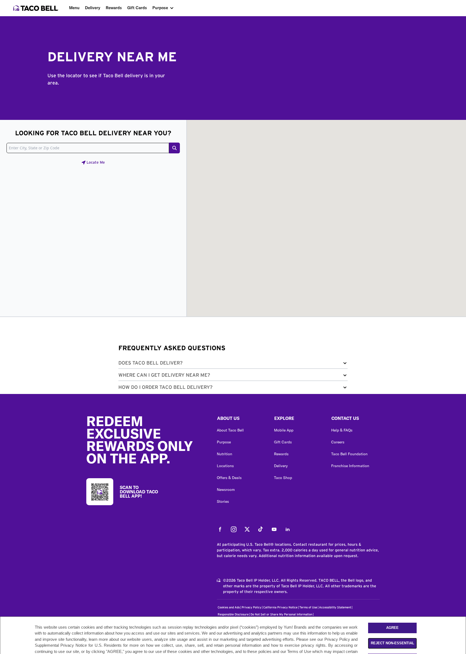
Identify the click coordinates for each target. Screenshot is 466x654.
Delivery (92, 7)
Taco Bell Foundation (349, 453)
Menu (74, 7)
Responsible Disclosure (233, 614)
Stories (223, 501)
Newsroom (226, 489)
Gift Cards (137, 7)
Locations (225, 465)
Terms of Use (308, 607)
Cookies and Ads (229, 607)
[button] (233, 364)
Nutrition (224, 453)
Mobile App (283, 430)
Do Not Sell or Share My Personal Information (281, 614)
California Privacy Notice (280, 607)
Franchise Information (350, 465)
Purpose (160, 7)
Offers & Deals (229, 477)
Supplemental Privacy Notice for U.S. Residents (78, 645)
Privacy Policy (251, 607)
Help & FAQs (341, 430)
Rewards (114, 7)
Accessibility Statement (335, 607)
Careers (337, 442)
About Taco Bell (230, 430)
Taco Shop (283, 477)
